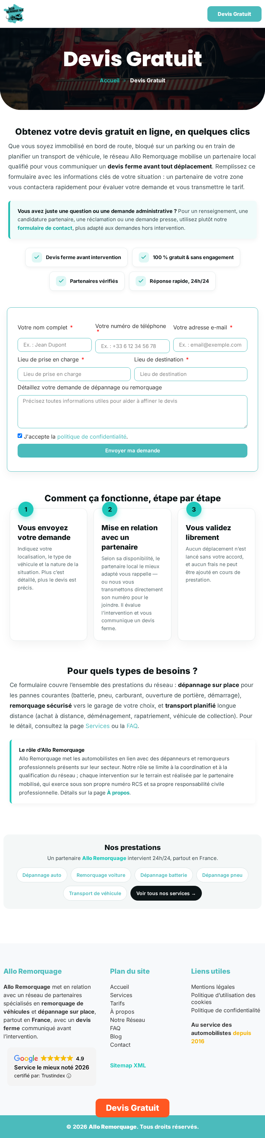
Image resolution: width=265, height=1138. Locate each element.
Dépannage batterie (163, 875)
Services (98, 725)
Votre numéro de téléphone (130, 326)
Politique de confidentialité (225, 1010)
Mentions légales (213, 986)
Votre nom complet (43, 328)
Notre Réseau (127, 1019)
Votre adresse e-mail (201, 328)
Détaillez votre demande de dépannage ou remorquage (90, 388)
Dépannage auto (41, 875)
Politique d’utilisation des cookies (223, 998)
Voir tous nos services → (166, 893)
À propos (118, 792)
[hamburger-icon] (192, 14)
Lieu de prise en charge (49, 360)
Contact (120, 1044)
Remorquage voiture (101, 875)
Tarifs (117, 1003)
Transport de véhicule (95, 893)
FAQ (132, 725)
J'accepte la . (76, 436)
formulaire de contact (45, 228)
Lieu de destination (159, 360)
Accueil (109, 80)
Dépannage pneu (222, 875)
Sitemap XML (128, 1065)
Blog (116, 1036)
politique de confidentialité (91, 436)
